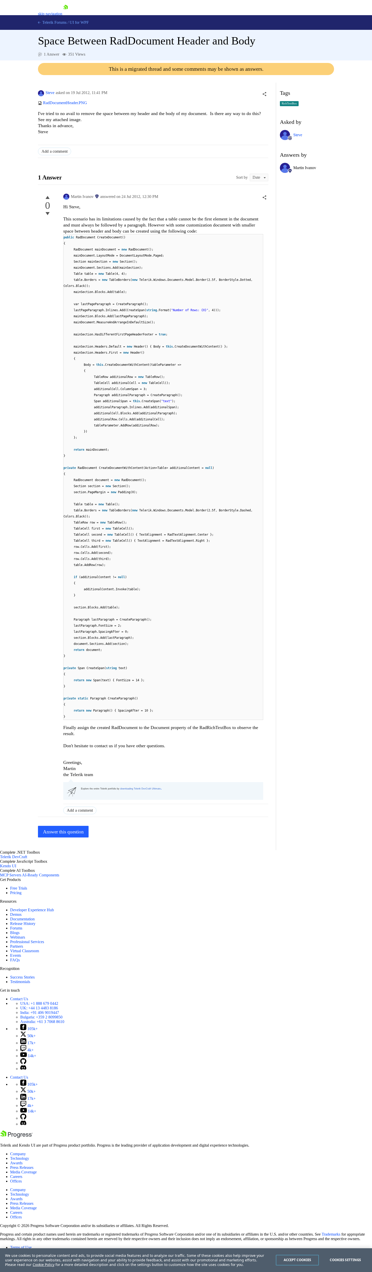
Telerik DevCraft (13, 857)
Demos (16, 914)
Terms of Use (21, 1247)
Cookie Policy (43, 1264)
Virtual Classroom (24, 951)
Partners (16, 946)
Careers (16, 1176)
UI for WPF (79, 22)
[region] (186, 1260)
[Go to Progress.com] (16, 1136)
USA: (39, 1003)
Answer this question (63, 831)
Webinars (17, 937)
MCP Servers (10, 875)
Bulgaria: (41, 1017)
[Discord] (23, 1068)
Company (18, 1154)
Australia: (42, 1021)
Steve (50, 92)
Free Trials (18, 888)
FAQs (15, 960)
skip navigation (50, 14)
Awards (16, 1163)
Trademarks (331, 1234)
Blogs (14, 932)
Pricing (16, 893)
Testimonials (20, 982)
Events (15, 955)
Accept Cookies (297, 1260)
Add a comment (55, 151)
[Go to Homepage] (65, 14)
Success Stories (22, 977)
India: (39, 1012)
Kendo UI (8, 866)
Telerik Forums (54, 22)
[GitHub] (23, 1063)
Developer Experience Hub (32, 910)
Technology (19, 1158)
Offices (16, 1181)
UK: (39, 1008)
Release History (22, 923)
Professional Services (27, 942)
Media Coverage (23, 1172)
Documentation (22, 919)
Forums (16, 928)
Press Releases (21, 1167)
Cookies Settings (345, 1260)
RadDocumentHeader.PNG (65, 103)
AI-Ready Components (40, 875)
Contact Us (19, 999)
